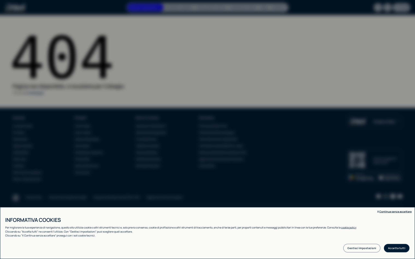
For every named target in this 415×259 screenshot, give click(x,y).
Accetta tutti (396, 248)
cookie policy (348, 227)
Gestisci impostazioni (361, 248)
